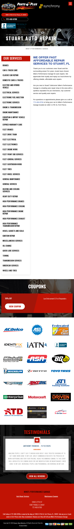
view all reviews (37, 476)
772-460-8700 (11, 19)
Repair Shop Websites (20, 523)
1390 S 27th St (20, 35)
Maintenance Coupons (51, 496)
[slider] (37, 449)
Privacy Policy (23, 525)
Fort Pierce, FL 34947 (32, 35)
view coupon (15, 306)
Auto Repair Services (22, 496)
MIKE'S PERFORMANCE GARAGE (37, 49)
